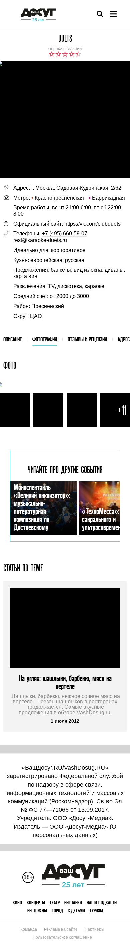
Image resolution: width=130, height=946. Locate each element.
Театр (55, 902)
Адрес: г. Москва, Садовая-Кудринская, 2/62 (67, 188)
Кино (17, 902)
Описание (12, 339)
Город (57, 910)
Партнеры (94, 929)
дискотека (69, 286)
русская (74, 260)
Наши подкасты (102, 902)
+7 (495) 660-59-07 (64, 233)
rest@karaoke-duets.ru (40, 240)
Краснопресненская (57, 198)
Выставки (73, 902)
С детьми (76, 910)
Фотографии (44, 339)
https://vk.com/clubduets (92, 224)
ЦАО (36, 316)
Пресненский (47, 306)
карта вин (25, 276)
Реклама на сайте (61, 929)
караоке (94, 286)
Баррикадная (107, 198)
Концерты (36, 902)
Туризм (96, 910)
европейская (46, 260)
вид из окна (88, 270)
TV (51, 286)
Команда (28, 929)
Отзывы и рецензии (87, 339)
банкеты (61, 270)
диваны (114, 270)
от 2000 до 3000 (69, 296)
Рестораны (37, 910)
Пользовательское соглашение (62, 937)
